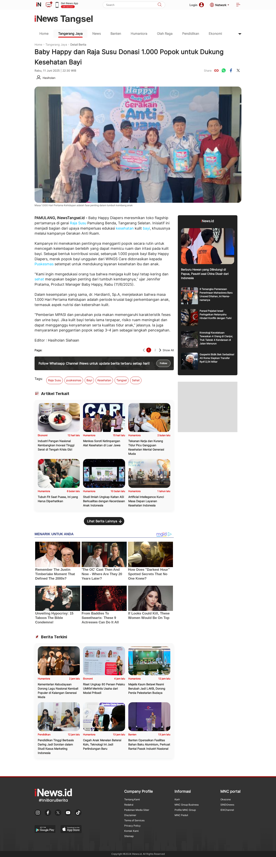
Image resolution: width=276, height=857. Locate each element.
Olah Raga (165, 33)
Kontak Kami (131, 830)
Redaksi (128, 804)
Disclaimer (130, 815)
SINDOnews (227, 804)
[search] (159, 5)
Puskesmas (44, 264)
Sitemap (129, 836)
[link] (216, 70)
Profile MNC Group (185, 809)
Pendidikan (190, 33)
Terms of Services (134, 820)
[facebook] (231, 70)
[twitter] (238, 70)
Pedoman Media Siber (136, 809)
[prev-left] (144, 350)
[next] (160, 350)
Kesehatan (104, 380)
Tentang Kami (132, 799)
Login (193, 5)
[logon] (39, 4)
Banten (116, 33)
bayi (146, 228)
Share (208, 70)
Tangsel (121, 380)
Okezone (225, 799)
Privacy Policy (132, 825)
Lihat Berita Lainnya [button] (102, 521)
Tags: (39, 379)
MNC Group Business (187, 804)
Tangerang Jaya (70, 33)
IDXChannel (227, 809)
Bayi (89, 380)
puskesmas (73, 380)
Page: (38, 350)
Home (43, 33)
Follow (163, 363)
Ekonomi (215, 33)
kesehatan (125, 228)
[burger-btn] (238, 4)
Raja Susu (78, 223)
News (96, 33)
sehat (39, 279)
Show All (168, 350)
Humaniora (139, 33)
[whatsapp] (223, 70)
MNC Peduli (181, 815)
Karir (177, 799)
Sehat (136, 380)
